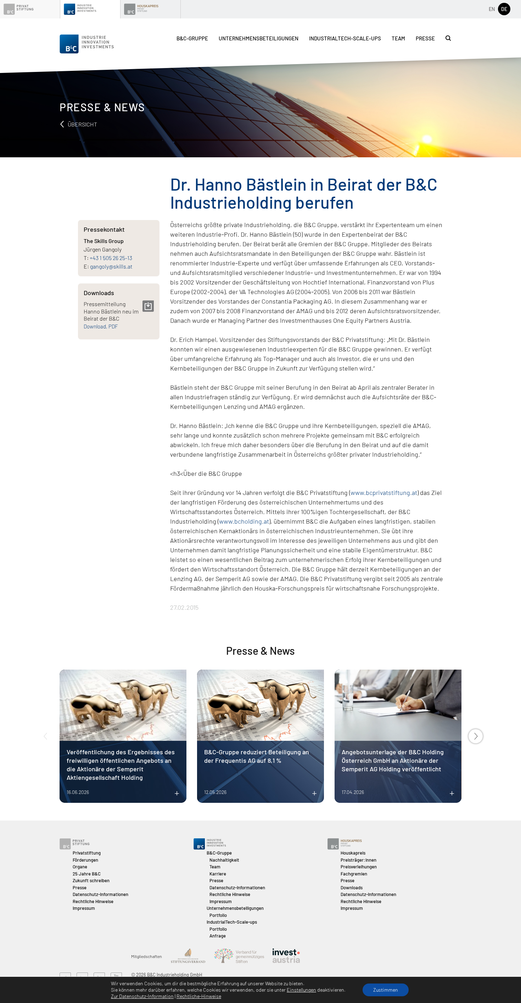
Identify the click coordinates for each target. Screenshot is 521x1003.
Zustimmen (385, 990)
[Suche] (448, 38)
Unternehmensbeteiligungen (258, 38)
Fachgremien (354, 874)
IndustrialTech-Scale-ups (345, 38)
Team (398, 38)
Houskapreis (353, 853)
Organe (80, 866)
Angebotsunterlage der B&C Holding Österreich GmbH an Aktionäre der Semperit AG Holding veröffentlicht (393, 760)
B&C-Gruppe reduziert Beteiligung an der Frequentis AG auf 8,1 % (256, 756)
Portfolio (218, 915)
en (492, 9)
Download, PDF (101, 326)
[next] (476, 736)
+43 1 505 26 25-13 (111, 257)
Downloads (352, 887)
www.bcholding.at (244, 521)
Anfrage (217, 936)
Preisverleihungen (359, 866)
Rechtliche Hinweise (93, 901)
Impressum (84, 908)
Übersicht (82, 124)
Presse (425, 38)
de (504, 9)
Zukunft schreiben (91, 880)
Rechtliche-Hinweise (199, 996)
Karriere (217, 874)
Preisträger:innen (358, 860)
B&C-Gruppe (192, 38)
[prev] (45, 736)
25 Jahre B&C (87, 874)
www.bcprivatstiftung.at (384, 492)
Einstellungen (301, 990)
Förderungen (85, 860)
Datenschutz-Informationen (100, 894)
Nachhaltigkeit (224, 860)
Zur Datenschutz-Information (142, 996)
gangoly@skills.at (111, 266)
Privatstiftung (87, 853)
